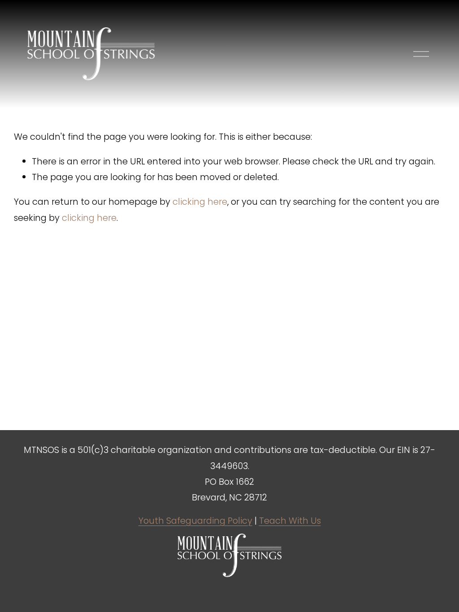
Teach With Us (290, 520)
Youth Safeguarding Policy (195, 520)
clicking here (200, 201)
